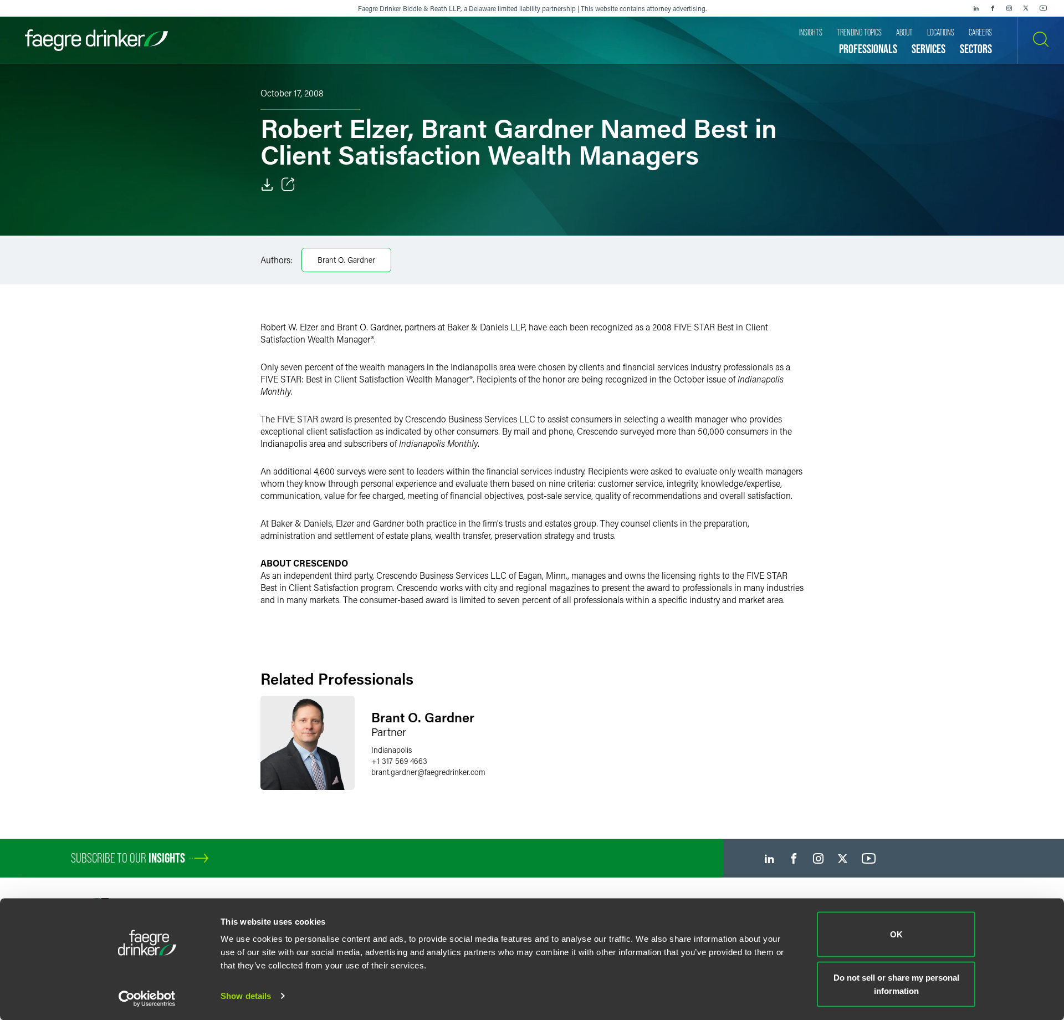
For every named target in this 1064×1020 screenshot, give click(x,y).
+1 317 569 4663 (399, 761)
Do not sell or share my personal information (896, 983)
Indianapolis (391, 749)
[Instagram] (1009, 8)
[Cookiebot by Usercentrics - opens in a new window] (147, 998)
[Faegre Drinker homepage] (96, 40)
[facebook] (992, 8)
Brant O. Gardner (346, 259)
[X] (1026, 8)
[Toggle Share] (288, 185)
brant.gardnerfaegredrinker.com (428, 772)
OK (896, 934)
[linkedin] (976, 8)
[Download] (267, 185)
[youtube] (1043, 8)
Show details (246, 996)
